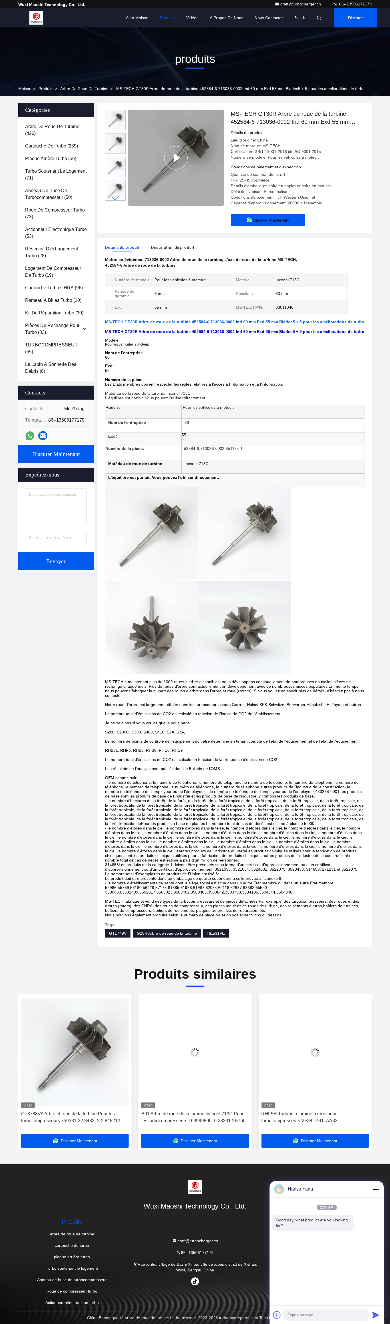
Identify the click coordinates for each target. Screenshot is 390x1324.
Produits (167, 17)
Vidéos (192, 17)
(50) (48, 194)
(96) (54, 287)
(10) (53, 300)
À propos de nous (226, 17)
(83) (52, 329)
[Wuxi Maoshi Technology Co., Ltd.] (36, 18)
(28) (51, 252)
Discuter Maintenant (56, 454)
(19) (53, 272)
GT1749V (117, 933)
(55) (51, 348)
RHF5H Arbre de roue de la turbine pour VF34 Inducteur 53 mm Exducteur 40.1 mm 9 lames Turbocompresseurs (316, 1117)
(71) (56, 174)
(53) (56, 233)
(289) (51, 145)
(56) (50, 158)
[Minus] (375, 1189)
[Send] (375, 1315)
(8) (50, 368)
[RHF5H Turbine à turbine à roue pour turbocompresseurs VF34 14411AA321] (204, 1052)
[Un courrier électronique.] (43, 435)
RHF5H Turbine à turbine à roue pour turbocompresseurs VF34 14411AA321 (189, 1117)
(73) (55, 213)
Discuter (355, 17)
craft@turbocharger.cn (301, 4)
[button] (115, 198)
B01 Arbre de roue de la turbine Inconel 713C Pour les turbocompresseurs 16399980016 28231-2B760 (82, 1117)
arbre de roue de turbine (84, 88)
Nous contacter (269, 17)
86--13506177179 (355, 4)
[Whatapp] (30, 436)
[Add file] (277, 1315)
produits (46, 88)
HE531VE (216, 933)
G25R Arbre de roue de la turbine (167, 933)
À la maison (137, 17)
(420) (52, 130)
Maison (24, 88)
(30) (54, 312)
